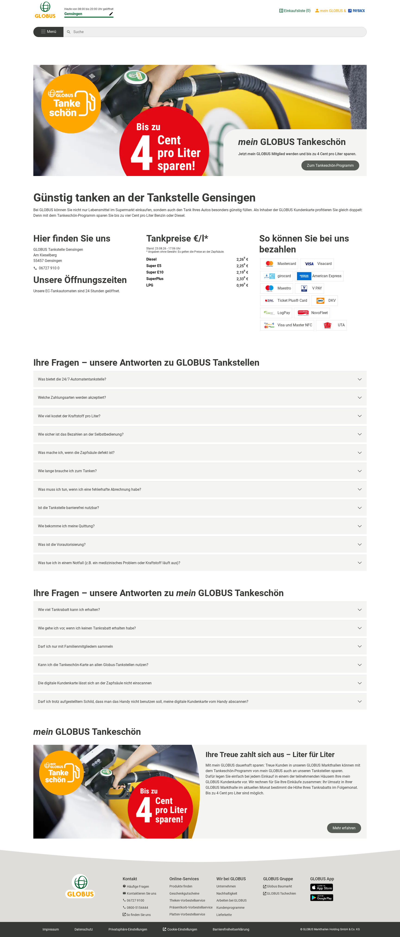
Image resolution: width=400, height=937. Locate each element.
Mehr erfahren (344, 828)
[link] (200, 120)
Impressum (51, 929)
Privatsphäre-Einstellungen (128, 929)
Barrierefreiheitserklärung (231, 929)
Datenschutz (84, 929)
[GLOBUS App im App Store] (323, 888)
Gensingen (73, 14)
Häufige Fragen (138, 886)
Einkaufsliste (294, 11)
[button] (48, 32)
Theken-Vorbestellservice (187, 900)
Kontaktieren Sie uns (141, 893)
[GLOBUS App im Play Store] (321, 897)
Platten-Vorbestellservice (187, 914)
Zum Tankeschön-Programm (330, 165)
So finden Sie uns (138, 915)
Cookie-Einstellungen (182, 929)
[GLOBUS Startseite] (45, 10)
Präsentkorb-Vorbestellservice (190, 907)
